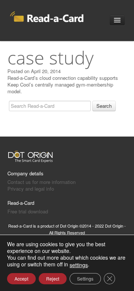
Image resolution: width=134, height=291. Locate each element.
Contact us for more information (41, 181)
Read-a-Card (20, 202)
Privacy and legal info (30, 188)
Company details (25, 173)
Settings (85, 278)
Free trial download (27, 211)
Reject (52, 278)
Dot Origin (69, 226)
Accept (21, 278)
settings (79, 265)
